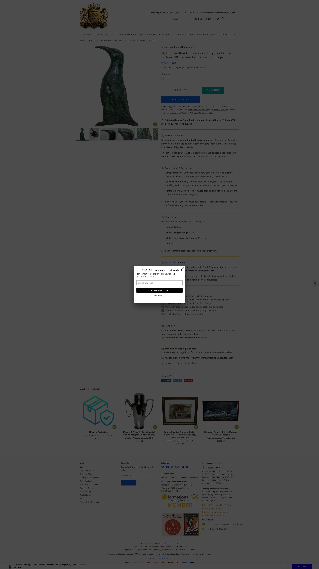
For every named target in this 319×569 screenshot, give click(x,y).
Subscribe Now (159, 290)
